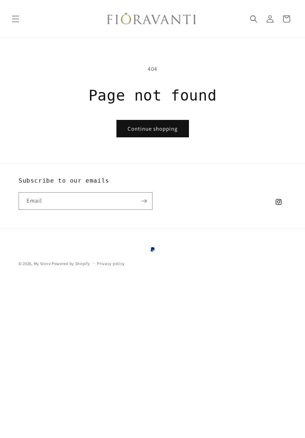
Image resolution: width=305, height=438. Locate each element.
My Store (42, 263)
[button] (15, 19)
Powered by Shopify (71, 263)
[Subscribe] (144, 201)
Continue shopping (153, 128)
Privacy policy (111, 263)
